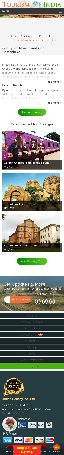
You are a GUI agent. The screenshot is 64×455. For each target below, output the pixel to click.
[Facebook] (38, 301)
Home (13, 36)
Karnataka (45, 36)
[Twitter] (45, 301)
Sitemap (32, 347)
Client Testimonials (32, 359)
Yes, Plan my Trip (32, 261)
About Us (32, 315)
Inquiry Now (32, 366)
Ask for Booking (32, 112)
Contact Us (32, 340)
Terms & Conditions (31, 321)
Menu (5, 11)
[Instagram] (52, 301)
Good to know (32, 328)
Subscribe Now (21, 299)
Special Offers (29, 334)
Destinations (28, 36)
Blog (32, 353)
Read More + (54, 81)
